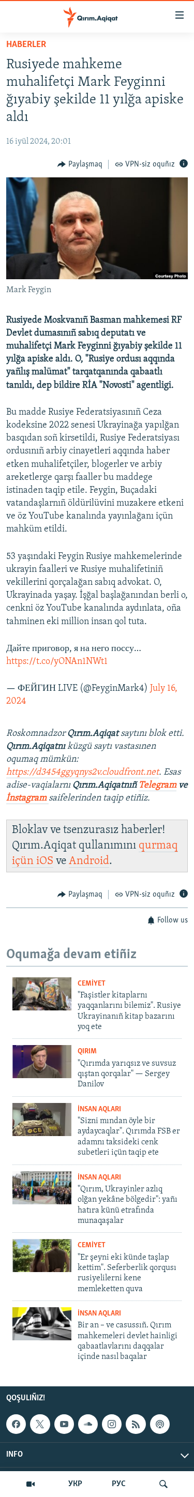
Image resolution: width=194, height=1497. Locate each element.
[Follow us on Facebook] (16, 1424)
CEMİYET (92, 984)
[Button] (79, 164)
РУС (119, 1484)
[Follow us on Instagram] (112, 1424)
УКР (75, 1484)
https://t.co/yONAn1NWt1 (57, 662)
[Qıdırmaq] (163, 1484)
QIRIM (87, 1051)
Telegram (157, 785)
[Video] (30, 1484)
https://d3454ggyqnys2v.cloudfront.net (82, 772)
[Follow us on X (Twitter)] (40, 1424)
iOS (44, 861)
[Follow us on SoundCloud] (88, 1424)
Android (89, 861)
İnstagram (27, 798)
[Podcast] (160, 1424)
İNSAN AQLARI (99, 1109)
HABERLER (26, 45)
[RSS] (135, 1424)
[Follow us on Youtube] (64, 1424)
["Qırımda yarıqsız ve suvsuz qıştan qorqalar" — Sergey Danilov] (41, 1061)
